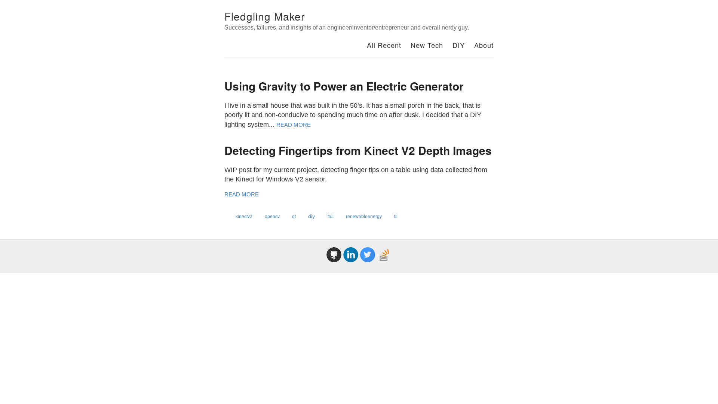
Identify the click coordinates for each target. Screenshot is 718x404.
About (484, 45)
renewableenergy (364, 216)
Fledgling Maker (264, 16)
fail (331, 216)
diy (312, 216)
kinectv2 (245, 216)
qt (294, 216)
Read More (293, 125)
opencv (273, 216)
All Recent (384, 45)
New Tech (427, 45)
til (396, 216)
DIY (458, 45)
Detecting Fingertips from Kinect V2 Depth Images (358, 150)
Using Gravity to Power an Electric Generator (344, 86)
